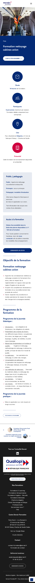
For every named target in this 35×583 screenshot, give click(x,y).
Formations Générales (17, 498)
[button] (31, 3)
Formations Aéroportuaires (17, 493)
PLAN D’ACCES (17, 535)
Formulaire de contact (17, 548)
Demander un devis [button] (17, 250)
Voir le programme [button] (12, 58)
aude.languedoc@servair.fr (17, 557)
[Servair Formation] (7, 4)
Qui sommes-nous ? (17, 507)
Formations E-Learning (17, 490)
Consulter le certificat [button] (17, 479)
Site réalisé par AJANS (23, 575)
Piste (4, 41)
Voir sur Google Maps (17, 531)
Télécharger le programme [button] (12, 415)
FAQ (17, 509)
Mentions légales (10, 575)
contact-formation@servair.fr (17, 545)
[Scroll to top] (31, 579)
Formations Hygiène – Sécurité (17, 495)
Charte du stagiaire (17, 500)
